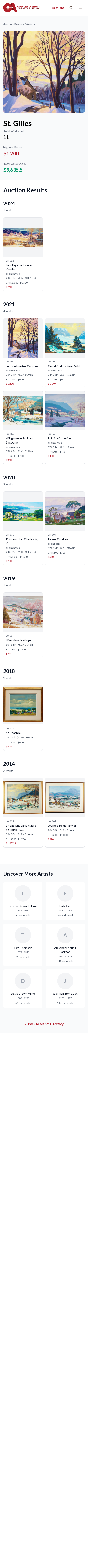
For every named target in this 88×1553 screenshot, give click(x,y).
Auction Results (13, 24)
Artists (30, 24)
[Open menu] (80, 7)
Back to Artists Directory (46, 1024)
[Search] (71, 7)
